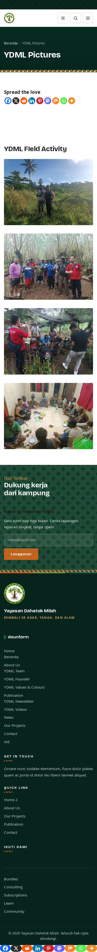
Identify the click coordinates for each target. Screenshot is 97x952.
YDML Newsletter (19, 701)
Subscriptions (15, 894)
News (8, 717)
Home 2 (11, 799)
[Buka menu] (88, 18)
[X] (15, 100)
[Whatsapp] (63, 100)
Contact (10, 733)
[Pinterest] (39, 100)
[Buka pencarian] (75, 18)
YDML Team (14, 670)
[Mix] (55, 100)
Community (14, 911)
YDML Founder (17, 678)
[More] (71, 100)
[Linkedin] (31, 100)
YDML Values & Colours (24, 687)
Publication (13, 695)
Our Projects (14, 725)
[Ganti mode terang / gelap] (63, 18)
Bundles (11, 878)
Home (9, 650)
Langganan (21, 554)
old (6, 741)
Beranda (11, 43)
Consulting (13, 886)
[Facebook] (7, 100)
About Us (12, 664)
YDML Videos (15, 709)
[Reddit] (23, 100)
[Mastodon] (47, 100)
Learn (9, 903)
